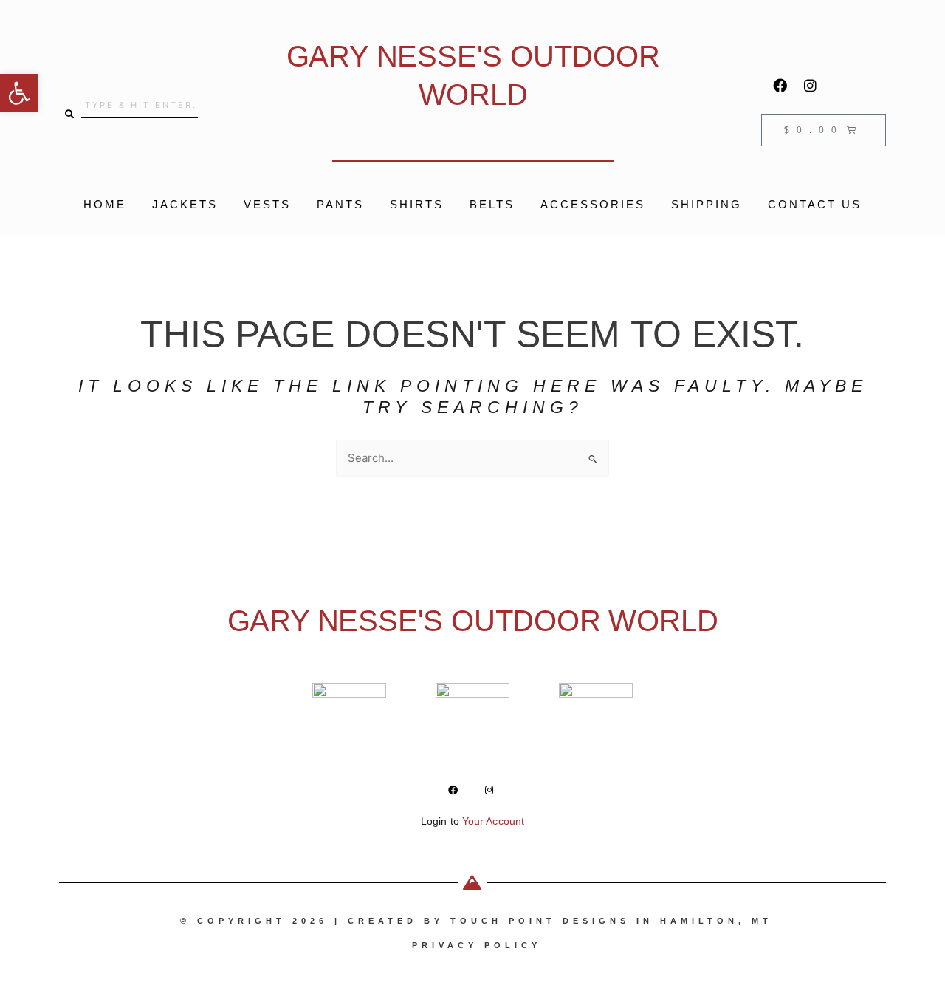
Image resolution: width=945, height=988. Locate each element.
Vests (267, 204)
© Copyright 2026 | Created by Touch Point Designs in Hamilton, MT (476, 920)
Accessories (592, 204)
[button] (19, 93)
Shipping (706, 204)
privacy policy (476, 945)
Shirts (417, 204)
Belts (492, 204)
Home (104, 204)
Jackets (185, 204)
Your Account (493, 821)
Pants (340, 204)
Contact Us (815, 204)
